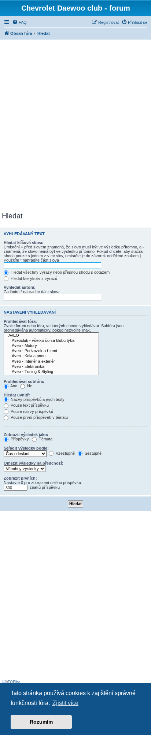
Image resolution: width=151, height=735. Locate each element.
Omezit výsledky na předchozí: (33, 463)
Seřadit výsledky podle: (26, 448)
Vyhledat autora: (20, 287)
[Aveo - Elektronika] (51, 366)
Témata (45, 439)
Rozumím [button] (41, 722)
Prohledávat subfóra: (24, 381)
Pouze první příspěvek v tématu (39, 417)
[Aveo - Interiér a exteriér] (51, 361)
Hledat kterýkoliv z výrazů (33, 278)
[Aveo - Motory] (51, 345)
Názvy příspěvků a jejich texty (37, 399)
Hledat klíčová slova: (24, 242)
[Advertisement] (75, 124)
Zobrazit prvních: (20, 478)
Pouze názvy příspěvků (31, 411)
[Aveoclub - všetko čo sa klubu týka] (51, 340)
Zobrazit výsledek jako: (26, 434)
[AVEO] (51, 335)
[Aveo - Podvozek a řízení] (51, 351)
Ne (29, 386)
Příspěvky (19, 439)
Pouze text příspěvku (29, 405)
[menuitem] (19, 22)
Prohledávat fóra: (20, 321)
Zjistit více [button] (65, 703)
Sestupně (93, 453)
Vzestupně (65, 453)
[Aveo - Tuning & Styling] (51, 371)
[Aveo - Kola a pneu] (51, 356)
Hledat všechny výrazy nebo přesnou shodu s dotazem (60, 272)
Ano (13, 386)
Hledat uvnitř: (17, 395)
